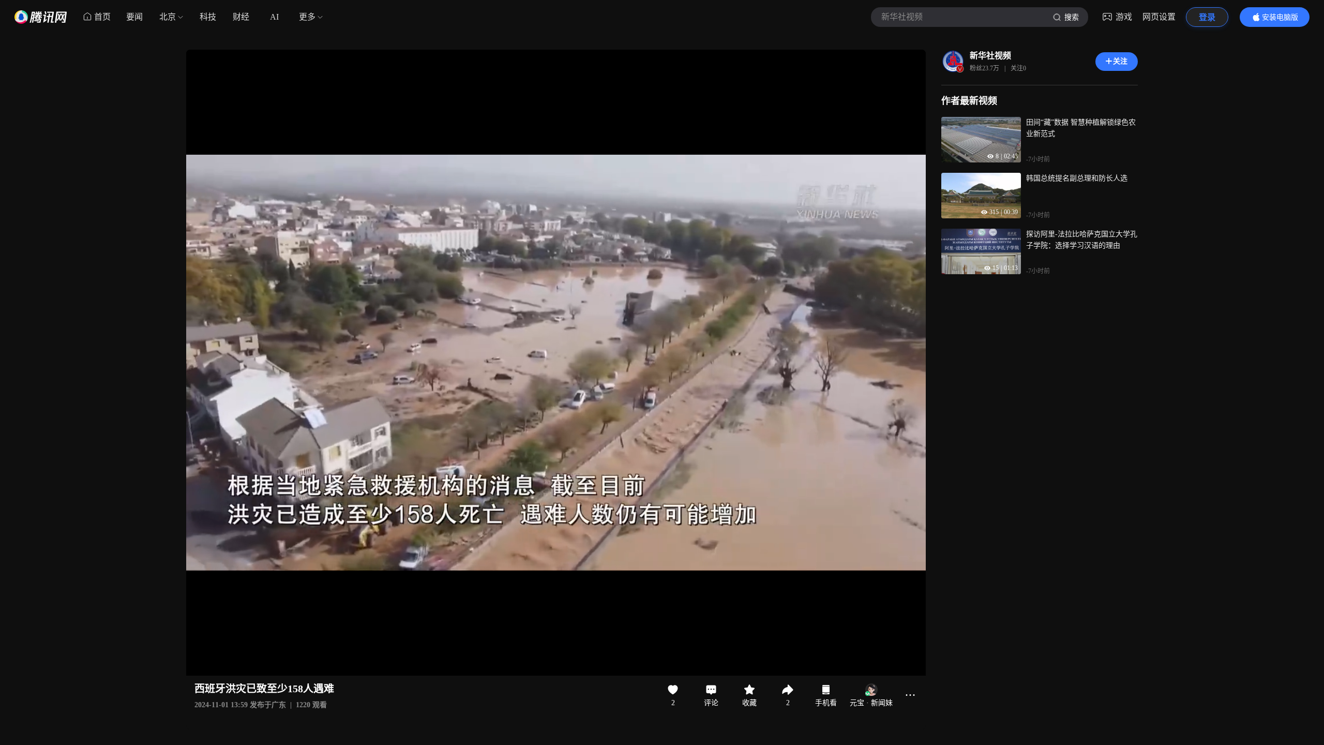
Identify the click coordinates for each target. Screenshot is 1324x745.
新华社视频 (990, 55)
